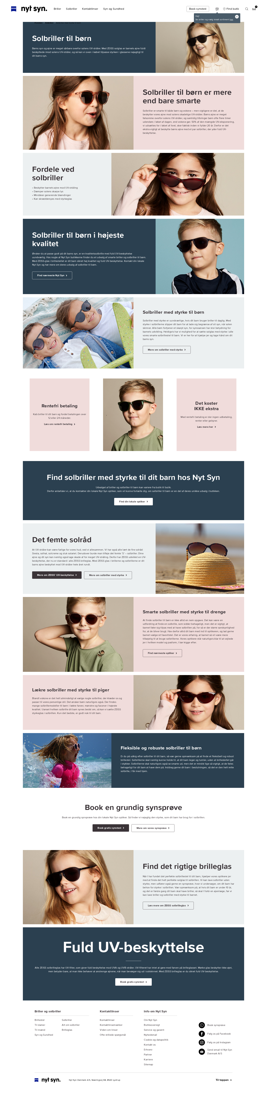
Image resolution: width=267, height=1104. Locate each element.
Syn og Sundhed (44, 1035)
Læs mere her (205, 427)
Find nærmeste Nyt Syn (51, 275)
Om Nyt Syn (150, 1020)
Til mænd (40, 1030)
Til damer (40, 1025)
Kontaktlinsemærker (111, 1025)
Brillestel (39, 1020)
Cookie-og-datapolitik (156, 1040)
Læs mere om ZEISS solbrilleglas (167, 905)
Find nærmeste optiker (161, 653)
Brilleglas (67, 1030)
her (231, 20)
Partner (148, 1054)
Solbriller (67, 1020)
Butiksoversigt (152, 1025)
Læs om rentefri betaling (58, 424)
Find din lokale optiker (132, 501)
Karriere (148, 1059)
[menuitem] (57, 9)
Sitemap (148, 1064)
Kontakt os (150, 1045)
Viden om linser (109, 1030)
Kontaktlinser (107, 1020)
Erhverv (148, 1049)
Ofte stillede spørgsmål (113, 1035)
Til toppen (222, 1080)
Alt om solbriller (71, 1025)
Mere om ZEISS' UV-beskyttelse (56, 575)
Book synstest (197, 9)
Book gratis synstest (109, 828)
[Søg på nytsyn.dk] (246, 9)
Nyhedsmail (150, 1035)
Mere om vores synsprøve (152, 828)
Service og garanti (154, 1030)
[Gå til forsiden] (47, 1080)
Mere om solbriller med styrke (166, 350)
